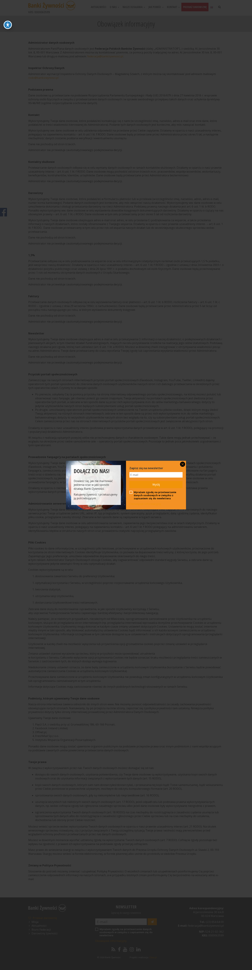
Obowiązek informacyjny (145, 504)
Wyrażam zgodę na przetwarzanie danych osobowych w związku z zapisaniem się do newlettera (155, 495)
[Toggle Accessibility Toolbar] (8, 25)
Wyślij (156, 484)
